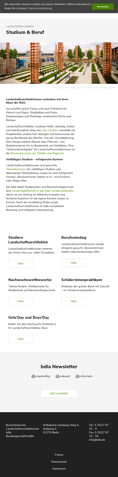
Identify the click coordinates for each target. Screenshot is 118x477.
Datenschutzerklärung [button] (40, 8)
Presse (59, 455)
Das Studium (50, 130)
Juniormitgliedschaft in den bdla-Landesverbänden (42, 191)
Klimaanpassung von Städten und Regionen (37, 153)
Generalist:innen (16, 169)
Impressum (59, 468)
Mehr (21, 263)
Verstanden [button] (103, 6)
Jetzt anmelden (59, 393)
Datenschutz (59, 462)
